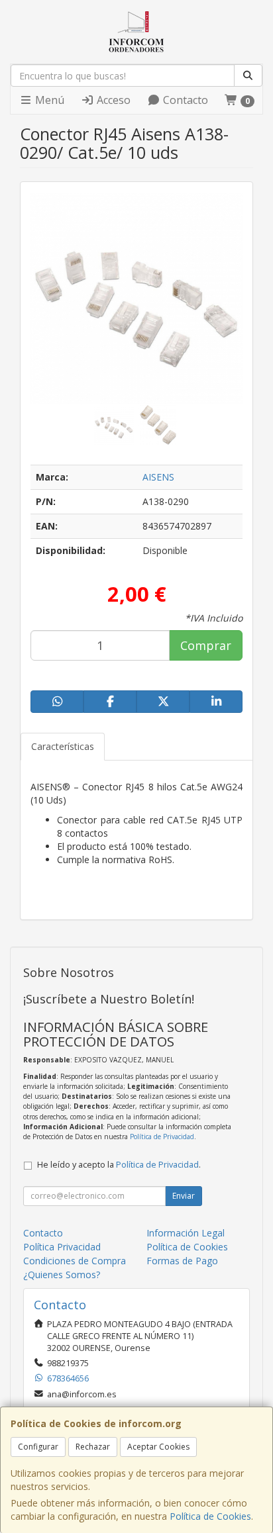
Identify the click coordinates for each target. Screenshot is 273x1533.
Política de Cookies (210, 1516)
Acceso (112, 100)
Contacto (184, 100)
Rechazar (93, 1446)
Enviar (183, 1195)
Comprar (205, 645)
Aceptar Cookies (158, 1446)
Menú (48, 100)
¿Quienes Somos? (61, 1274)
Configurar (38, 1446)
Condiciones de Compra (74, 1260)
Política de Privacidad (162, 1136)
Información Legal (185, 1233)
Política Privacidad (62, 1246)
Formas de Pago (182, 1260)
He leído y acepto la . (119, 1164)
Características (62, 746)
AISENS (158, 477)
